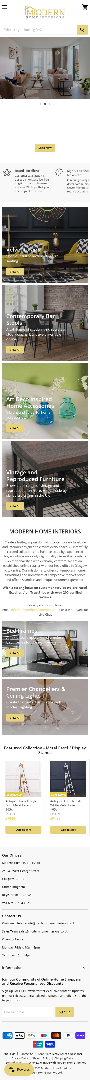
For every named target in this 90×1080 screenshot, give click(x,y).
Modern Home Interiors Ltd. (45, 1072)
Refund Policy (41, 1058)
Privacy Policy (20, 1058)
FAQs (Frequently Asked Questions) (60, 1054)
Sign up (65, 1012)
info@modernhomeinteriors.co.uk (35, 610)
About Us (9, 1054)
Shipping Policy (64, 1058)
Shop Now (45, 148)
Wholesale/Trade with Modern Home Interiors (57, 1062)
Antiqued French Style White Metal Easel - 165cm (66, 805)
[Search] (82, 30)
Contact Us (26, 1054)
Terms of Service (14, 1062)
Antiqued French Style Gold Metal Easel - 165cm (21, 805)
